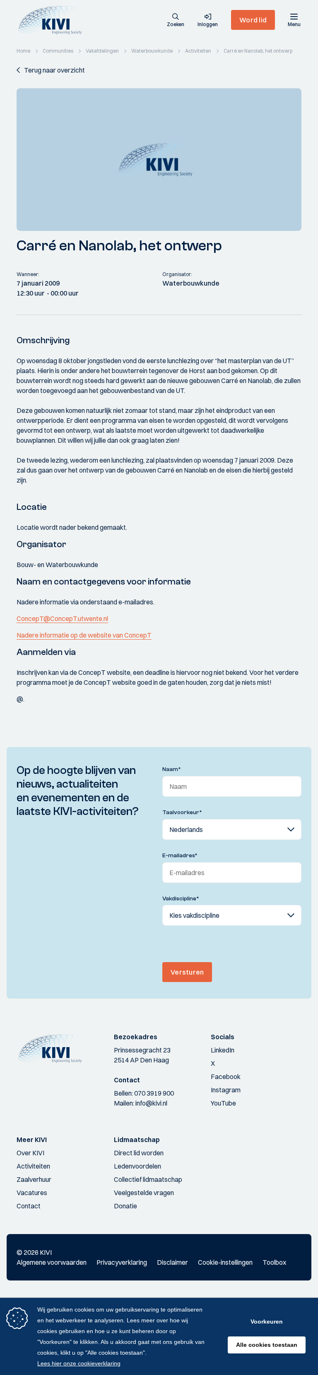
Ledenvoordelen (137, 1166)
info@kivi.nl (151, 1103)
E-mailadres (180, 855)
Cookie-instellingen (225, 1262)
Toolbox (274, 1262)
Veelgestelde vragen (144, 1192)
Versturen (187, 972)
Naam (171, 769)
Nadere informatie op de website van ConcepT (84, 635)
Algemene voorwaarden (52, 1262)
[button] (175, 21)
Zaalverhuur (34, 1179)
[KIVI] (53, 19)
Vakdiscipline (180, 898)
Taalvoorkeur (182, 812)
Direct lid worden (139, 1153)
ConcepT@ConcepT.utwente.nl (62, 618)
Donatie (125, 1206)
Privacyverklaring (121, 1262)
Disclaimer (172, 1262)
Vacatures (32, 1192)
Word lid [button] (253, 20)
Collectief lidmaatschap (148, 1179)
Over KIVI (30, 1153)
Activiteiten (33, 1166)
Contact (29, 1206)
